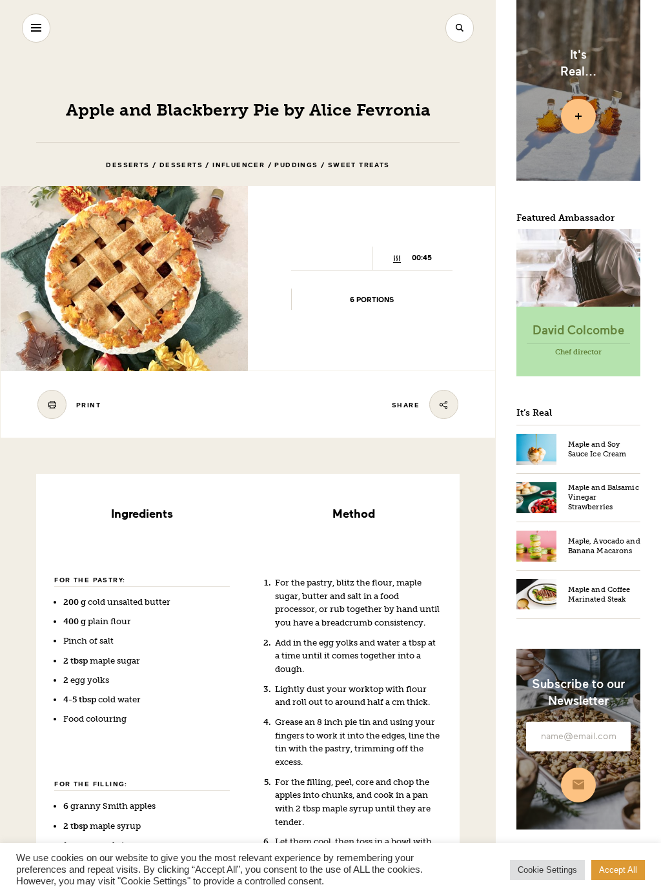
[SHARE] (444, 404)
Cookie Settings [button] (547, 870)
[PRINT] (52, 404)
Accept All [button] (618, 870)
